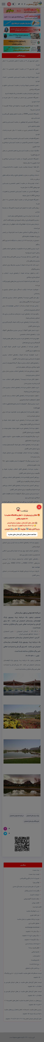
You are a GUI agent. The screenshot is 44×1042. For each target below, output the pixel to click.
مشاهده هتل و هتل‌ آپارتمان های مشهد (22, 534)
